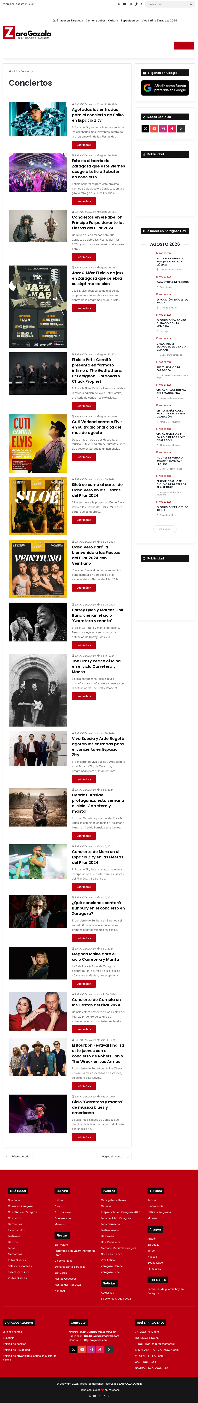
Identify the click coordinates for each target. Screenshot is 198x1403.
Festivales (14, 1236)
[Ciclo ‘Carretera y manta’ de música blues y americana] (38, 1114)
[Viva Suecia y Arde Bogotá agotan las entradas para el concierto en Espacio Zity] (38, 748)
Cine (57, 1206)
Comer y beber (95, 20)
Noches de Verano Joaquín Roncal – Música (169, 261)
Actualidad (107, 1292)
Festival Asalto (110, 1230)
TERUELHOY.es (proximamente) (155, 1343)
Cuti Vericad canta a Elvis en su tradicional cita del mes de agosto (97, 427)
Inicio (14, 71)
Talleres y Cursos (18, 1272)
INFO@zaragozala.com (94, 1340)
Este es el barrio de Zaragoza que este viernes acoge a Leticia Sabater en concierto (98, 169)
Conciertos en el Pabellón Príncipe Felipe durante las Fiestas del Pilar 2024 (98, 222)
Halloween (107, 1236)
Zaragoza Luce (110, 1272)
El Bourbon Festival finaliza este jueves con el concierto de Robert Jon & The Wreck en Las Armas (98, 1053)
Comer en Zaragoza (20, 1206)
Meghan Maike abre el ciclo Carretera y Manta (95, 956)
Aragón (152, 1238)
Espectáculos (130, 20)
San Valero (61, 1244)
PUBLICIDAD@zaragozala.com (101, 1335)
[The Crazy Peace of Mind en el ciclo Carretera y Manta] (38, 690)
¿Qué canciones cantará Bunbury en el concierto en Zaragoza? (98, 908)
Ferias (11, 1248)
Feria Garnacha (110, 1224)
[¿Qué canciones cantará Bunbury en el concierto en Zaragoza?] (38, 911)
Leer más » (84, 144)
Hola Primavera (110, 1242)
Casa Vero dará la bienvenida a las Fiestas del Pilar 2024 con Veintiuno (96, 555)
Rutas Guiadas (17, 1260)
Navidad (60, 1290)
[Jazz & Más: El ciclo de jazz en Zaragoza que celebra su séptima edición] (38, 307)
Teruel (151, 1250)
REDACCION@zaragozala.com (98, 1331)
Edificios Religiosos (159, 1212)
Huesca (152, 1256)
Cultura (113, 20)
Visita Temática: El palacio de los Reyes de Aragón (170, 413)
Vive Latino (108, 1260)
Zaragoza (153, 1244)
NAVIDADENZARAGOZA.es (151, 1367)
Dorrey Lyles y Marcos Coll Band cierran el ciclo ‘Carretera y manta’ (97, 615)
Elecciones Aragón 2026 (116, 1298)
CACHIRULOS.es (145, 1361)
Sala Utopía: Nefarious (172, 282)
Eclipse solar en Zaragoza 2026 (120, 1212)
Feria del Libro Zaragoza (116, 1218)
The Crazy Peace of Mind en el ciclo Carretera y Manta (96, 666)
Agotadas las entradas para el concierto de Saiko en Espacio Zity (98, 115)
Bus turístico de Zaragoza (168, 368)
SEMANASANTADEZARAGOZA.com (157, 1349)
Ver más (165, 529)
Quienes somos (12, 1331)
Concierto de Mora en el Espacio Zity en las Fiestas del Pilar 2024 (97, 857)
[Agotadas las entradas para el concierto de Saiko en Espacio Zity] (38, 119)
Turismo (152, 1200)
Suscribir (184, 45)
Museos (60, 1224)
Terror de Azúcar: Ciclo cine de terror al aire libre (171, 484)
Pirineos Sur (155, 1268)
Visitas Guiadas (17, 1278)
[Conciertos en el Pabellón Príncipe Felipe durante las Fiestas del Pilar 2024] (38, 226)
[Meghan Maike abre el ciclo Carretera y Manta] (38, 963)
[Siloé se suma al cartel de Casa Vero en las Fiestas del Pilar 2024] (38, 506)
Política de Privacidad (16, 1349)
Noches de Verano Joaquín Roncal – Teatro (169, 460)
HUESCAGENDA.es (147, 1337)
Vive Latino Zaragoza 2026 (159, 20)
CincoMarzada (64, 1260)
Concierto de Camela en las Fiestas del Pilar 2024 (96, 1002)
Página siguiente (112, 1156)
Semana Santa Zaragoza (70, 1266)
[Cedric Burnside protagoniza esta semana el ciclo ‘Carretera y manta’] (38, 807)
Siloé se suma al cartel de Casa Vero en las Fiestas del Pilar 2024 (97, 490)
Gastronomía (155, 1206)
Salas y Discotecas (20, 1266)
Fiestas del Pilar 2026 (68, 1284)
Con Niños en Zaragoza (22, 1212)
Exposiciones (63, 1212)
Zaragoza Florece (112, 1266)
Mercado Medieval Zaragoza (119, 1248)
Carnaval (106, 1206)
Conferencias (63, 1218)
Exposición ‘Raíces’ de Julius (172, 301)
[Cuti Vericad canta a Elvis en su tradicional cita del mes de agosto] (38, 443)
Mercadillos (15, 1254)
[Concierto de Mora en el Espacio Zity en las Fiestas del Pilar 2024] (38, 861)
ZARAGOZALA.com (85, 104)
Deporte (13, 1242)
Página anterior (21, 1156)
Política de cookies (14, 1343)
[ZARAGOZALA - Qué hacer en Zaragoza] (27, 32)
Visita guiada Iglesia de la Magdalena (171, 391)
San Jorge (61, 1272)
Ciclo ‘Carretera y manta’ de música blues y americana (97, 1107)
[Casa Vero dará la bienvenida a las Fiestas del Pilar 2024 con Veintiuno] (38, 569)
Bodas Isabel (155, 1262)
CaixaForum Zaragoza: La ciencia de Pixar (171, 347)
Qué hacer (14, 1200)
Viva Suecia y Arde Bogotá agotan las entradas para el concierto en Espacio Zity (98, 746)
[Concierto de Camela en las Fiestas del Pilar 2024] (38, 1011)
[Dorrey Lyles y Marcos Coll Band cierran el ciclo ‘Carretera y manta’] (38, 622)
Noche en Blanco (111, 1254)
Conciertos (14, 1218)
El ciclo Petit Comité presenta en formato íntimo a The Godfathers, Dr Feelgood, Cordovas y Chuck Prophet (97, 370)
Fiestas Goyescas (66, 1278)
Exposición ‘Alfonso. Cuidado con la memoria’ (171, 323)
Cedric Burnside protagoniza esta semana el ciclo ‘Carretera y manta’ (98, 803)
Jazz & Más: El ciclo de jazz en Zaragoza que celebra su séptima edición (98, 278)
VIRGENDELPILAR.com (149, 1355)
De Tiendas (15, 1224)
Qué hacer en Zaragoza (68, 20)
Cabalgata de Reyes (113, 1200)
